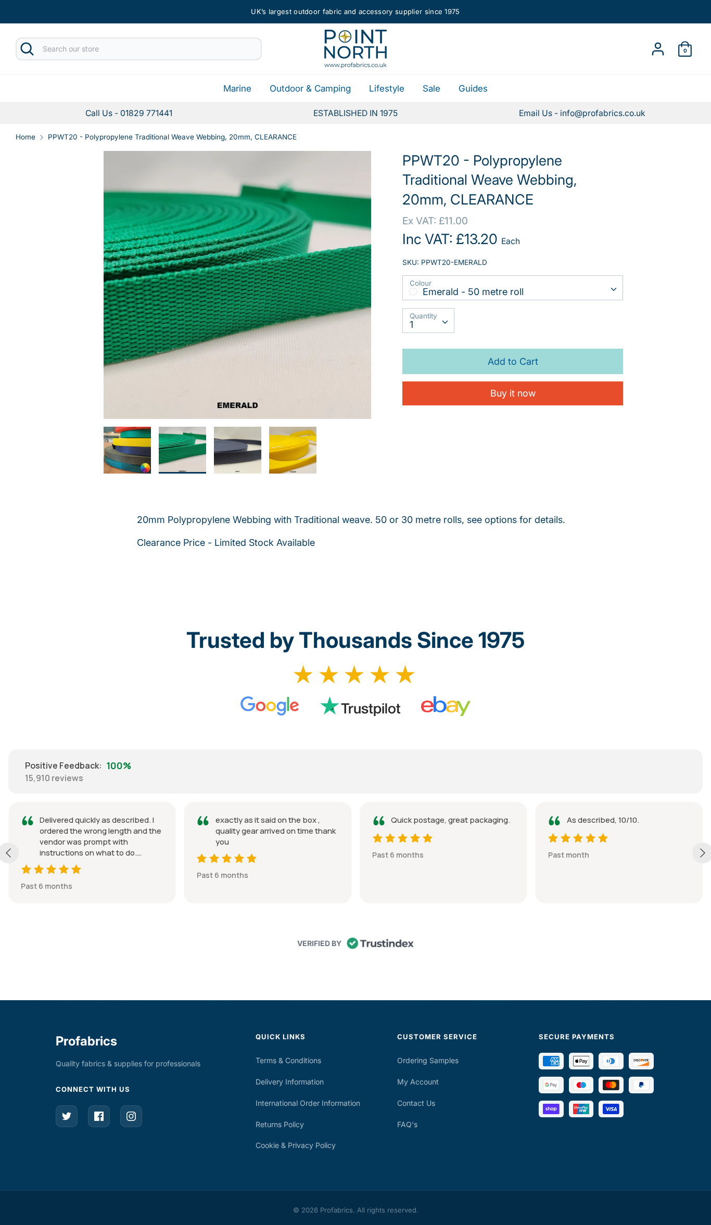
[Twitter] (67, 1116)
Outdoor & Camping (310, 88)
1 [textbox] (411, 324)
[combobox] (512, 287)
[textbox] (512, 287)
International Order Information (308, 1103)
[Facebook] (99, 1116)
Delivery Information (290, 1081)
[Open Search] (27, 49)
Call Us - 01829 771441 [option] (128, 113)
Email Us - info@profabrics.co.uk (582, 113)
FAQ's (407, 1124)
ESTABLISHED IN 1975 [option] (355, 113)
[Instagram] (131, 1116)
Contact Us (416, 1103)
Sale (431, 88)
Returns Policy (280, 1124)
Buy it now (513, 393)
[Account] (657, 45)
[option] (582, 113)
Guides (473, 88)
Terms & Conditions (288, 1060)
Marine (237, 88)
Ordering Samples (428, 1060)
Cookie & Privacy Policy (296, 1145)
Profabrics (86, 1041)
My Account (418, 1081)
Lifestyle (386, 88)
